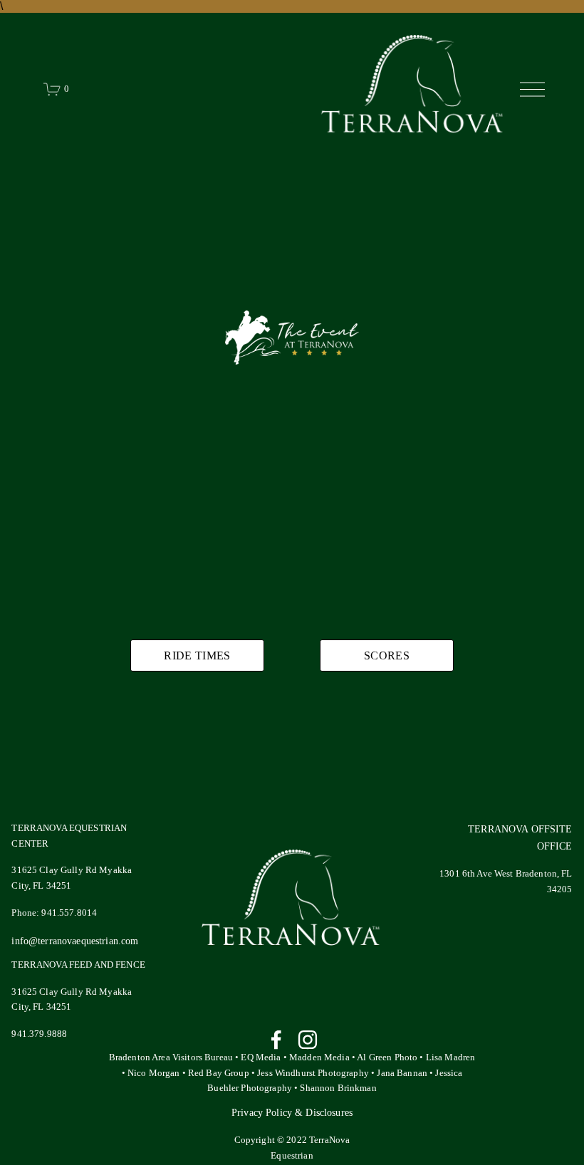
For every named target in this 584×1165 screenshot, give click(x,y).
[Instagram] (308, 1040)
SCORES (387, 655)
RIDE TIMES (197, 655)
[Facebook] (276, 1040)
